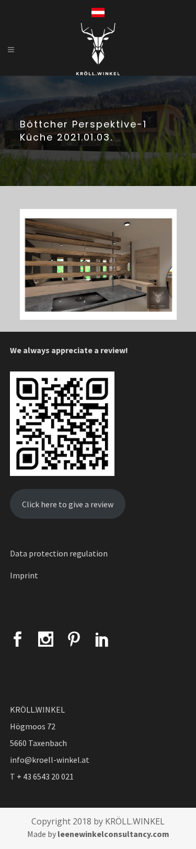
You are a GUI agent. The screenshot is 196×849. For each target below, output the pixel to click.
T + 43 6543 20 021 (42, 776)
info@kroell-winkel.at (49, 759)
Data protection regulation (59, 553)
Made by (98, 834)
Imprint (24, 575)
